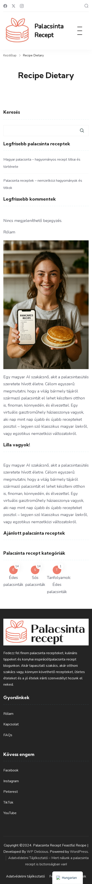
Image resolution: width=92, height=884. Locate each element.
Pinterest (10, 791)
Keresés (11, 112)
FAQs (7, 735)
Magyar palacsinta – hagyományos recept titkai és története (41, 163)
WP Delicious (37, 851)
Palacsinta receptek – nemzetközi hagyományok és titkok (42, 184)
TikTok (8, 802)
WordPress (79, 851)
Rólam (8, 713)
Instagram (11, 781)
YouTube (10, 813)
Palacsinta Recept (49, 30)
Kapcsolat (11, 724)
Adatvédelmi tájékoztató (25, 876)
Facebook (11, 770)
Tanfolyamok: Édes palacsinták (59, 584)
